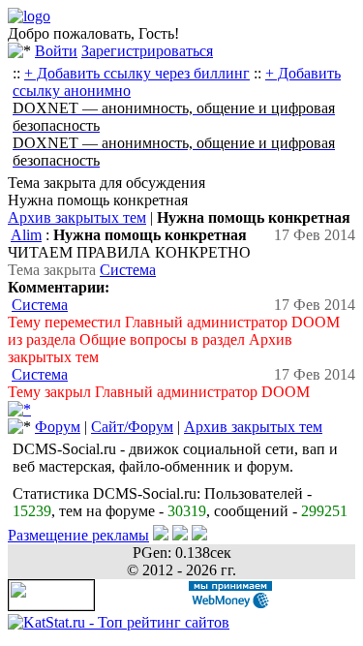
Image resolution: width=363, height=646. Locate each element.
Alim (26, 235)
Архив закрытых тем (77, 217)
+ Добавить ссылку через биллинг (137, 73)
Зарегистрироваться (147, 51)
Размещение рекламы (78, 535)
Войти (56, 51)
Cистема (128, 269)
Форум (57, 426)
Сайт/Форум (132, 426)
